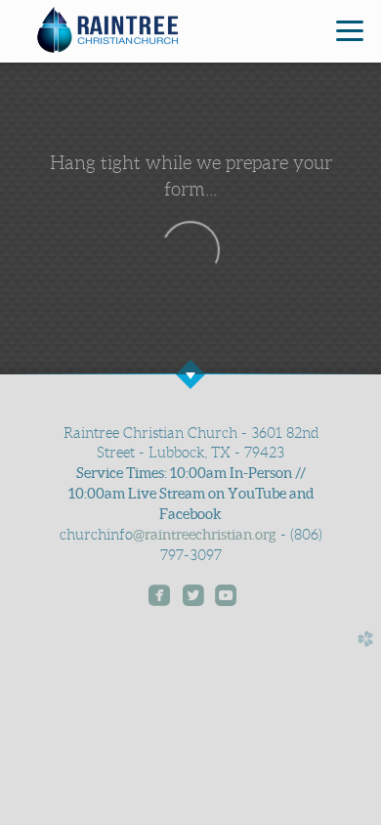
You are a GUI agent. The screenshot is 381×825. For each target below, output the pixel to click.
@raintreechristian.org (204, 535)
